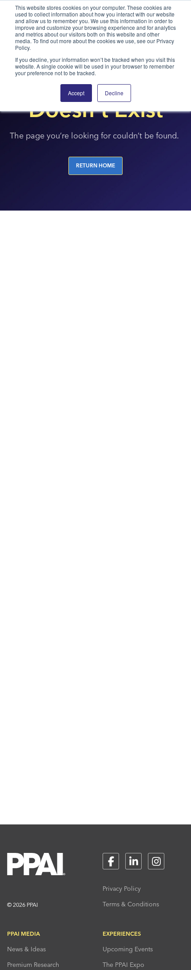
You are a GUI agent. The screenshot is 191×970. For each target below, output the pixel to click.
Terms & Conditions (131, 904)
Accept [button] (76, 93)
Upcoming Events (128, 949)
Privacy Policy (122, 889)
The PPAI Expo (123, 965)
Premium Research (33, 965)
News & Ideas (26, 949)
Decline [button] (114, 93)
